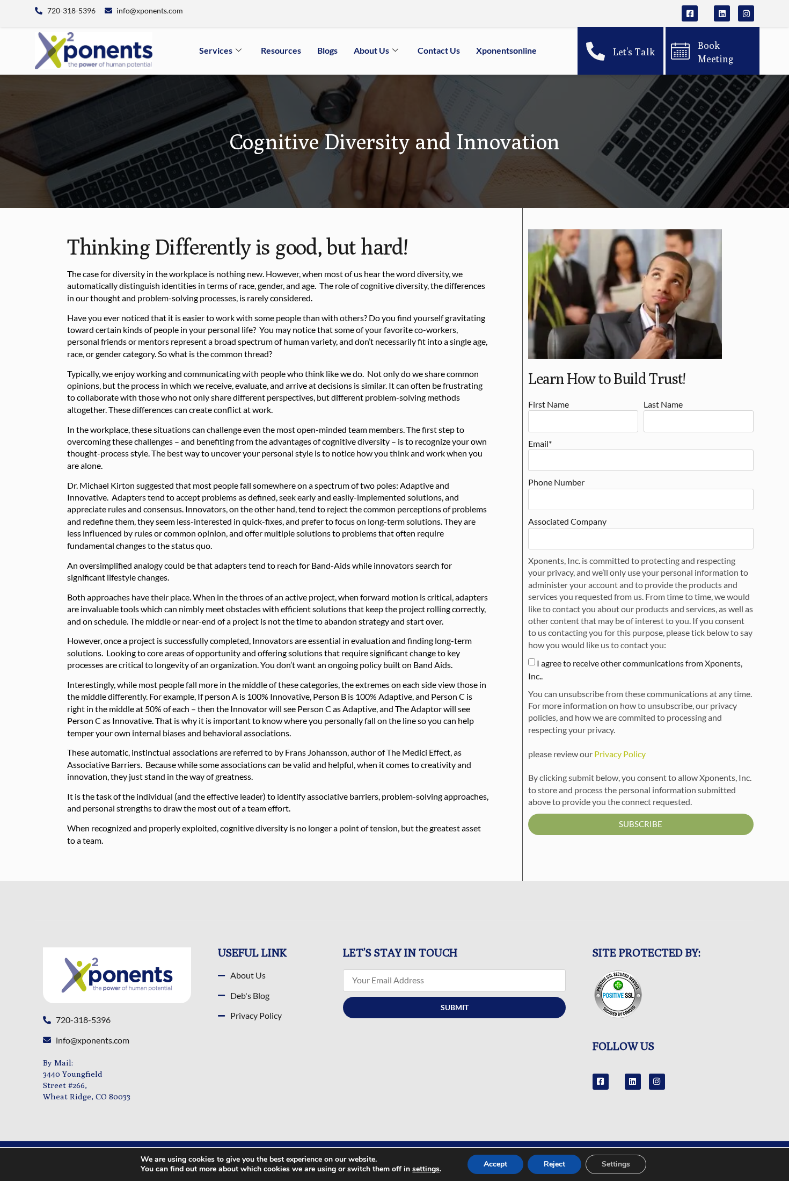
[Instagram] (746, 13)
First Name (548, 404)
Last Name (663, 404)
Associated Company (567, 521)
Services (215, 50)
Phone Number (556, 482)
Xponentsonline (506, 50)
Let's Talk (634, 51)
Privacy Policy (620, 754)
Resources (281, 50)
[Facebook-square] (690, 13)
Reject (554, 1164)
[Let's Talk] (595, 50)
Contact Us (439, 50)
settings (426, 1169)
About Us (371, 50)
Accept (495, 1164)
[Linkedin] (722, 13)
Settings (616, 1164)
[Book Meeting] (680, 50)
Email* (540, 443)
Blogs (327, 50)
